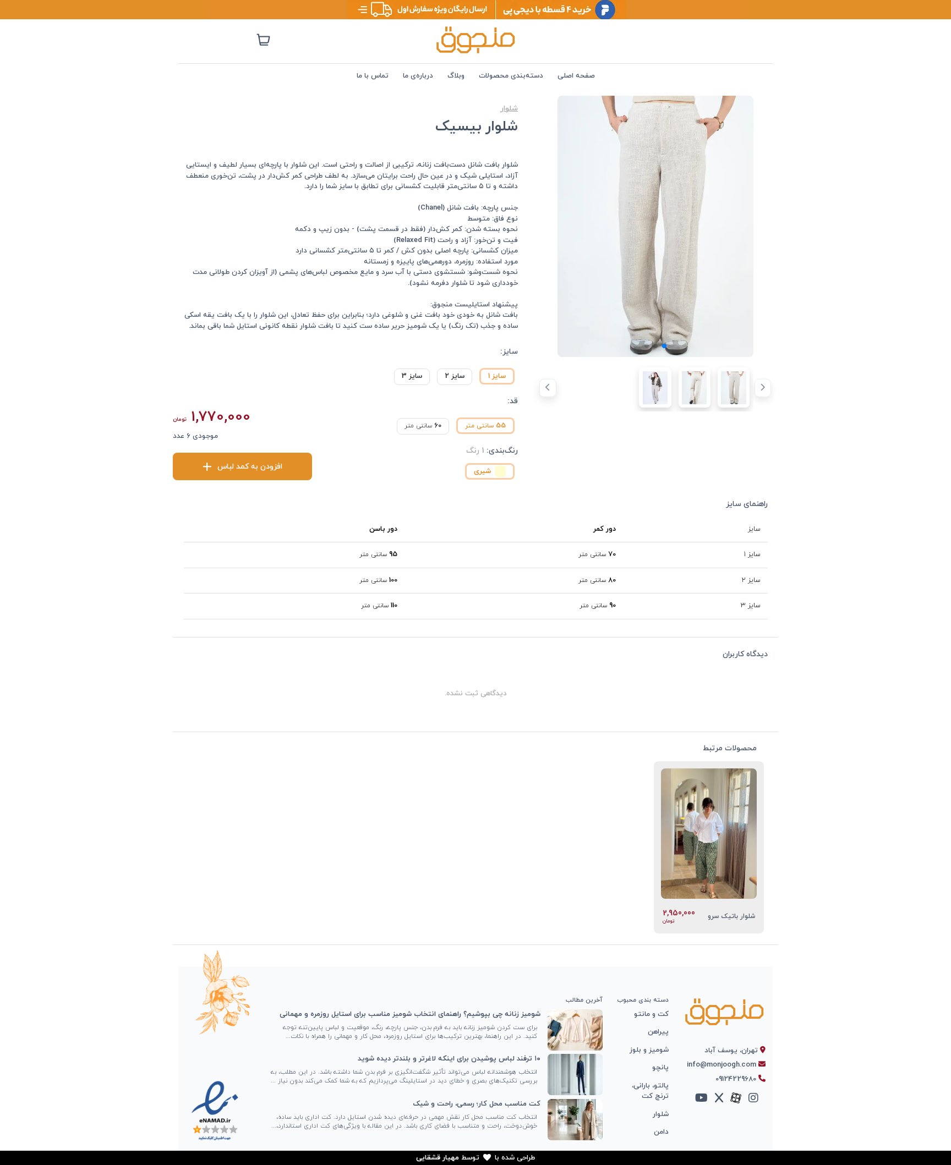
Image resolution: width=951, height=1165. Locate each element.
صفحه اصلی (576, 76)
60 (423, 426)
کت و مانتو (651, 1014)
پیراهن (658, 1032)
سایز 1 (497, 376)
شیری (482, 471)
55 (485, 426)
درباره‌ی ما (418, 76)
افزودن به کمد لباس (248, 466)
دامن (661, 1132)
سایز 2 (454, 376)
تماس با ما (373, 76)
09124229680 (736, 1079)
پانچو (660, 1068)
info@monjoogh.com (722, 1065)
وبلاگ (455, 76)
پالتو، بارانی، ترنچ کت (650, 1091)
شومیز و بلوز (649, 1050)
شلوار (509, 108)
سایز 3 (412, 376)
